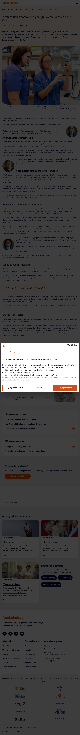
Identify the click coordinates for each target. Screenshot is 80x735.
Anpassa (39, 388)
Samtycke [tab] (14, 352)
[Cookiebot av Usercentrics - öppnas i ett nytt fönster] (68, 345)
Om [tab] (66, 352)
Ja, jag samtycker (65, 388)
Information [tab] (40, 352)
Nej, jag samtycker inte (14, 388)
